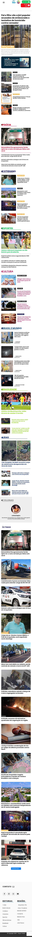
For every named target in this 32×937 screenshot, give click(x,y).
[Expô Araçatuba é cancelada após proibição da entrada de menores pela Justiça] (8, 206)
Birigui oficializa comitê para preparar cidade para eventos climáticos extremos (21, 109)
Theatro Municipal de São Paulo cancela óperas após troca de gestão (24, 319)
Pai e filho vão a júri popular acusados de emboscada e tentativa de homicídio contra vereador (15, 19)
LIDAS (5, 437)
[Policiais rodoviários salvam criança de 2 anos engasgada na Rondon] (16, 680)
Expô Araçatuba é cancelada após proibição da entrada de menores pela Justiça (23, 206)
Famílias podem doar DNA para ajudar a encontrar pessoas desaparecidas (22, 362)
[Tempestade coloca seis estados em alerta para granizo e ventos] (7, 352)
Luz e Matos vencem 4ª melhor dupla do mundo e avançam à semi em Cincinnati (13, 261)
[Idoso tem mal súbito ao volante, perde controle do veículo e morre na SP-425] (6, 492)
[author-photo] (16, 509)
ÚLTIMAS (6, 527)
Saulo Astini (18, 356)
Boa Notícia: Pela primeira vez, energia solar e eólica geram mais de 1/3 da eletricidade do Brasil (16, 518)
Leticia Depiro (16, 515)
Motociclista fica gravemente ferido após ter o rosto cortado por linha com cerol (15, 149)
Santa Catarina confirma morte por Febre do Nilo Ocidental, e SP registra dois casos (21, 334)
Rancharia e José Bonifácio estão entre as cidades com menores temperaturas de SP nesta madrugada (23, 194)
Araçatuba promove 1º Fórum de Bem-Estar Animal (21, 97)
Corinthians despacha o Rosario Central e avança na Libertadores (14, 266)
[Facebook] (4, 894)
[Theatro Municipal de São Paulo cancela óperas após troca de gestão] (8, 319)
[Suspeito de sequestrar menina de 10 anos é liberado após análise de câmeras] (16, 850)
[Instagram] (9, 894)
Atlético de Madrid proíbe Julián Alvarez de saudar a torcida (13, 412)
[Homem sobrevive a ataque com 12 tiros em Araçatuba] (6, 474)
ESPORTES (7, 228)
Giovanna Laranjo (20, 384)
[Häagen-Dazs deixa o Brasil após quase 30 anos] (8, 280)
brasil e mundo (12, 328)
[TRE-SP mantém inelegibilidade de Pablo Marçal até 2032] (7, 380)
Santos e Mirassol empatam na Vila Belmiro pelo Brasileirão (14, 251)
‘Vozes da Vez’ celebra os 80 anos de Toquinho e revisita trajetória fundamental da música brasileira (20, 430)
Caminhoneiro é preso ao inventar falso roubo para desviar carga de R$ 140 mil (15, 155)
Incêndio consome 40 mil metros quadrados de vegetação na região (14, 719)
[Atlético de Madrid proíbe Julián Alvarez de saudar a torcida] (16, 401)
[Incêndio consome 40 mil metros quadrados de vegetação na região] (16, 707)
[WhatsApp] (13, 894)
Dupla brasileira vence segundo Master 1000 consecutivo (15, 256)
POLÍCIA (6, 125)
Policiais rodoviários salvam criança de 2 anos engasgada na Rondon (15, 692)
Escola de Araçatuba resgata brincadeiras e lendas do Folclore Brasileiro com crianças (24, 294)
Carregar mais (15, 868)
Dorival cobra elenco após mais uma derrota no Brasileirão (20, 421)
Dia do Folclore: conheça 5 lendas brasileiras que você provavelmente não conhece (23, 307)
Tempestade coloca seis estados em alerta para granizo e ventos (21, 348)
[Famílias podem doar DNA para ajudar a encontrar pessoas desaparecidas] (7, 366)
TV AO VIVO (25, 5)
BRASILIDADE (9, 389)
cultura (7, 271)
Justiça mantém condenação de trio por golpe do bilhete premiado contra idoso (15, 747)
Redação (18, 341)
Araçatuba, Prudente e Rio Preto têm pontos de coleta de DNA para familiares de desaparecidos (21, 88)
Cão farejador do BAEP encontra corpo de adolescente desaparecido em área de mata (21, 77)
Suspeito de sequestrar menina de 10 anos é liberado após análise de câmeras (15, 863)
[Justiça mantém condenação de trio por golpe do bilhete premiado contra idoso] (16, 734)
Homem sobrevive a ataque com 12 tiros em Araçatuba (14, 160)
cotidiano (9, 171)
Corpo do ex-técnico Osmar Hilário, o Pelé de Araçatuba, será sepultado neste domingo (23, 181)
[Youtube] (18, 894)
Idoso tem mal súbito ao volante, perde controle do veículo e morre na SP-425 (13, 165)
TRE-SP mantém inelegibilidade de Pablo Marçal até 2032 (21, 377)
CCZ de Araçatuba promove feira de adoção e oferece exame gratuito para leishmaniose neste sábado (23, 220)
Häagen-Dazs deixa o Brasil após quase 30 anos (24, 280)
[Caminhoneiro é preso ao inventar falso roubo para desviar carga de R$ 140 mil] (16, 569)
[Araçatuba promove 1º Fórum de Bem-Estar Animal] (6, 99)
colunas (8, 500)
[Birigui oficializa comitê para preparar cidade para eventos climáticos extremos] (6, 110)
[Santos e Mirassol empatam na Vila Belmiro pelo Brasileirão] (16, 240)
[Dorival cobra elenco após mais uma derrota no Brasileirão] (5, 421)
